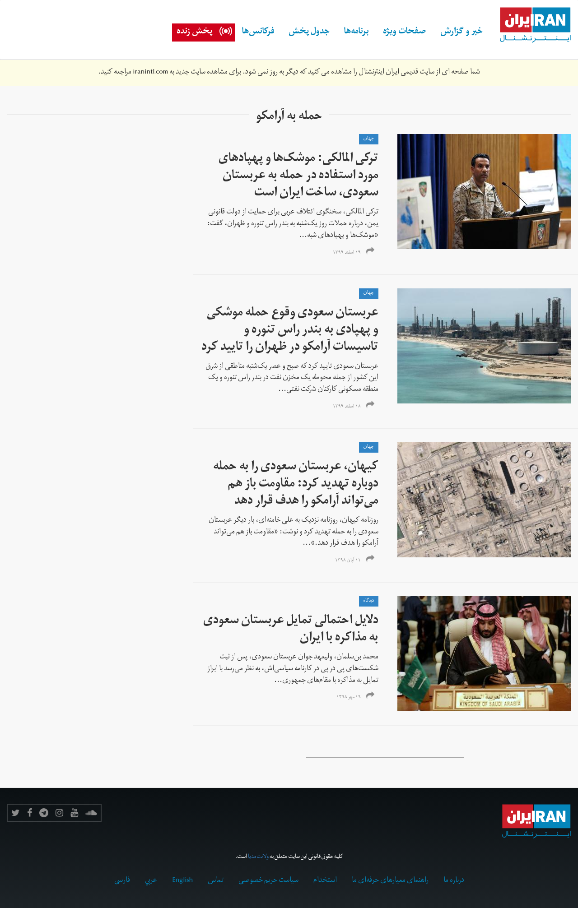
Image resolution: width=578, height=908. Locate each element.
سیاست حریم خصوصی (268, 881)
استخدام (325, 881)
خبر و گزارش (461, 32)
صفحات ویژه (404, 32)
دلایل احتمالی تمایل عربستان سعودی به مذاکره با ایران (290, 630)
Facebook (29, 813)
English (182, 881)
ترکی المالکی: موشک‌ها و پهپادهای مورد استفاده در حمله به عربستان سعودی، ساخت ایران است (298, 177)
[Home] (530, 25)
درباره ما (453, 881)
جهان (369, 139)
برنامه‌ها (356, 32)
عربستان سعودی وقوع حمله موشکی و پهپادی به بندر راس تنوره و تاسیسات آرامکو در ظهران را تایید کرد (289, 331)
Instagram (59, 813)
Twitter (15, 813)
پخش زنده (194, 32)
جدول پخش (309, 32)
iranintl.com (150, 73)
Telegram (44, 813)
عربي (151, 881)
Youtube (74, 813)
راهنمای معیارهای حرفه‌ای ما (390, 881)
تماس (216, 881)
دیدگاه (369, 601)
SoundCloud (91, 813)
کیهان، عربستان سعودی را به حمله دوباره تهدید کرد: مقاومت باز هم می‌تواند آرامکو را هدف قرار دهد (295, 485)
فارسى (122, 881)
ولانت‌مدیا (258, 857)
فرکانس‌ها (258, 32)
